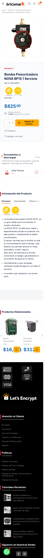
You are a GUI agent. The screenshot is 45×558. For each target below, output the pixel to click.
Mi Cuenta (6, 425)
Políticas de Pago (9, 470)
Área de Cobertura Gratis (12, 441)
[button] (17, 350)
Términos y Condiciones (11, 437)
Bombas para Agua (23, 10)
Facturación (6, 429)
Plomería (11, 10)
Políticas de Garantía (10, 480)
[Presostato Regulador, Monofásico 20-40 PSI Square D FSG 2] (31, 326)
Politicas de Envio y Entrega (13, 465)
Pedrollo (27, 344)
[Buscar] (29, 3)
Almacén (5, 445)
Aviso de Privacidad (10, 433)
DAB (5, 344)
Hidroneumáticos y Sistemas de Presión (16, 12)
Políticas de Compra (10, 461)
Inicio (4, 10)
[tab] (6, 201)
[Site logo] (16, 3)
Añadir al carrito (28, 122)
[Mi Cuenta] (34, 3)
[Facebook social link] (18, 553)
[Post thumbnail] (7, 498)
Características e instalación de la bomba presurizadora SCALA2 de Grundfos (26, 521)
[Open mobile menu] (3, 3)
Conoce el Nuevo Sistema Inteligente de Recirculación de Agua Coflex (25, 534)
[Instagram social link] (24, 553)
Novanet (8, 68)
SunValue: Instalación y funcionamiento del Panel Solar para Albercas (25, 498)
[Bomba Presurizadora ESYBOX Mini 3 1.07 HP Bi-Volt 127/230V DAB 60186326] (11, 326)
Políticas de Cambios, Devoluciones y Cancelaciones (17, 475)
